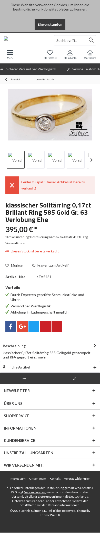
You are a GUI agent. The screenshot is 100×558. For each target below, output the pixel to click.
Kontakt (55, 478)
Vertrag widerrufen (77, 478)
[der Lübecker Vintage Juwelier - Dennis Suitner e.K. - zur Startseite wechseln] (25, 40)
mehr (41, 357)
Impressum (18, 478)
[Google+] (22, 326)
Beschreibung (14, 346)
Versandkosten (34, 492)
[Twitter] (33, 326)
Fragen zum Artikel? (53, 265)
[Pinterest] (45, 326)
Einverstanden (50, 24)
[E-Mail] (57, 326)
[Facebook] (10, 326)
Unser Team (37, 478)
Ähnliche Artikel (16, 367)
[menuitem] (90, 54)
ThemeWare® (50, 515)
